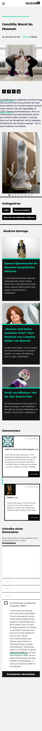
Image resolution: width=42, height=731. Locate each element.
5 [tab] (22, 195)
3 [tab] (16, 195)
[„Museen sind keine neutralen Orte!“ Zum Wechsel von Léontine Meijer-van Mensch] (21, 322)
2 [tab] (12, 195)
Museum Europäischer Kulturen (19, 217)
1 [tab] (9, 195)
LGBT (6, 210)
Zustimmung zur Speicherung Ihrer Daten (23, 604)
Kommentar (9, 543)
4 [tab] (19, 195)
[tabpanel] (21, 162)
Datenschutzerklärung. (19, 653)
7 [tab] (28, 195)
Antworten (34, 474)
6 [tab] (25, 195)
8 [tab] (32, 195)
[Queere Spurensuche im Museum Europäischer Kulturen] (21, 250)
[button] (4, 91)
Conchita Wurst (7, 100)
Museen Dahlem (22, 210)
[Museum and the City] (33, 3)
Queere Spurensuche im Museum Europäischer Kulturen (20, 267)
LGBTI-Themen (7, 111)
